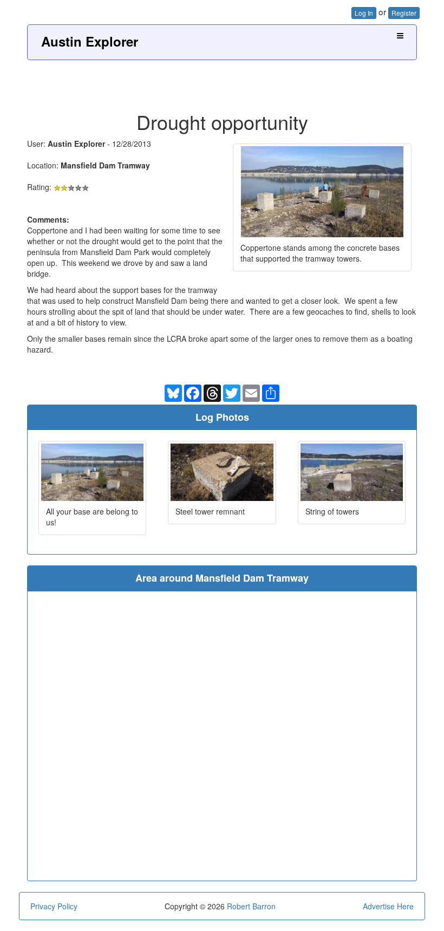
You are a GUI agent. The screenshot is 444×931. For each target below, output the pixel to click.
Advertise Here (388, 906)
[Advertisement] (222, 82)
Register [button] (403, 12)
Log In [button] (364, 12)
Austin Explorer (89, 41)
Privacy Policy (53, 906)
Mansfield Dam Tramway (105, 165)
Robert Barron (251, 906)
